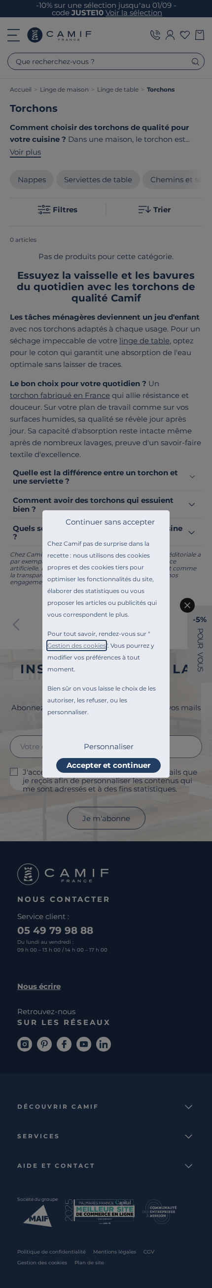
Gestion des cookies (76, 645)
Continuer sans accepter (110, 522)
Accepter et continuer (108, 765)
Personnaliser (109, 746)
